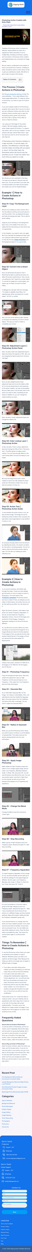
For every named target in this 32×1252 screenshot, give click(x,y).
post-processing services (14, 94)
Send (14, 1212)
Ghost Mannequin (7, 1106)
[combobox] (4, 1197)
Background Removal (8, 1103)
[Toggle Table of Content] (19, 79)
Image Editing (21, 25)
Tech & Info (5, 1127)
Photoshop (5, 595)
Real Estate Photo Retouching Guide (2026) (15, 1092)
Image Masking (6, 1115)
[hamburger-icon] (28, 12)
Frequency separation (9, 597)
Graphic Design (6, 1109)
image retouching (20, 239)
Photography (6, 1121)
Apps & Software (7, 1100)
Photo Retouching (7, 1118)
